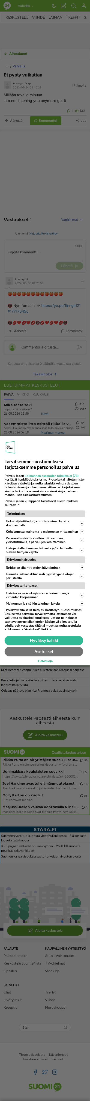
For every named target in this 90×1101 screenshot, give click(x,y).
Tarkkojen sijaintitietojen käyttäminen (33, 567)
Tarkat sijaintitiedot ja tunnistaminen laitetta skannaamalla (37, 523)
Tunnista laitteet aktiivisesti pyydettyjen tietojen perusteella (40, 576)
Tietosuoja (45, 661)
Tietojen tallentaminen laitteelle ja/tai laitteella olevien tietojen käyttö (39, 550)
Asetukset (44, 651)
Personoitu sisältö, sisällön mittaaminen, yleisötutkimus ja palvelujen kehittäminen (36, 540)
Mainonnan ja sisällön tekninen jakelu (33, 603)
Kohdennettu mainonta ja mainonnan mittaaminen (42, 531)
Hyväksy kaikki (44, 640)
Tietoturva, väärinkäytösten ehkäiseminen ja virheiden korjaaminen (37, 595)
